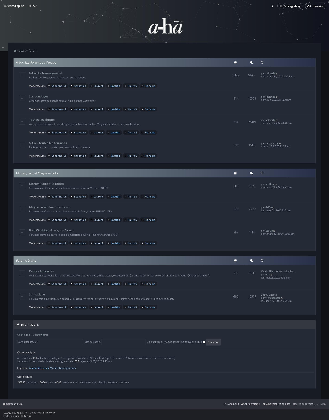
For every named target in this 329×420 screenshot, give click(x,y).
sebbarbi (270, 73)
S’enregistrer (40, 334)
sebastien (80, 85)
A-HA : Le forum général (45, 73)
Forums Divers (26, 260)
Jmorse (124, 382)
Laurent (98, 85)
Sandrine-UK (58, 85)
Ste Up (269, 230)
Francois (150, 85)
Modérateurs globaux (63, 367)
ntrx (267, 274)
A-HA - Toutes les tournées (48, 143)
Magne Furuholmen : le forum (49, 207)
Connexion (23, 334)
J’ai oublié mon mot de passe (163, 341)
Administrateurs (39, 367)
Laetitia (115, 85)
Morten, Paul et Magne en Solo (37, 173)
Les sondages (39, 96)
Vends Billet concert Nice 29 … (278, 271)
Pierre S (132, 85)
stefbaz (269, 184)
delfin (268, 207)
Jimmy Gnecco (269, 294)
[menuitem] (32, 5)
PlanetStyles (47, 412)
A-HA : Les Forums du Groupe (36, 62)
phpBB (20, 412)
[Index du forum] (164, 25)
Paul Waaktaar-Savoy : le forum (51, 230)
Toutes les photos (42, 119)
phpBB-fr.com (23, 415)
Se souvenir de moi (192, 341)
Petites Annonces (41, 271)
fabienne (270, 96)
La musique (37, 294)
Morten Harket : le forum (46, 184)
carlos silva (271, 143)
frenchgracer (272, 297)
